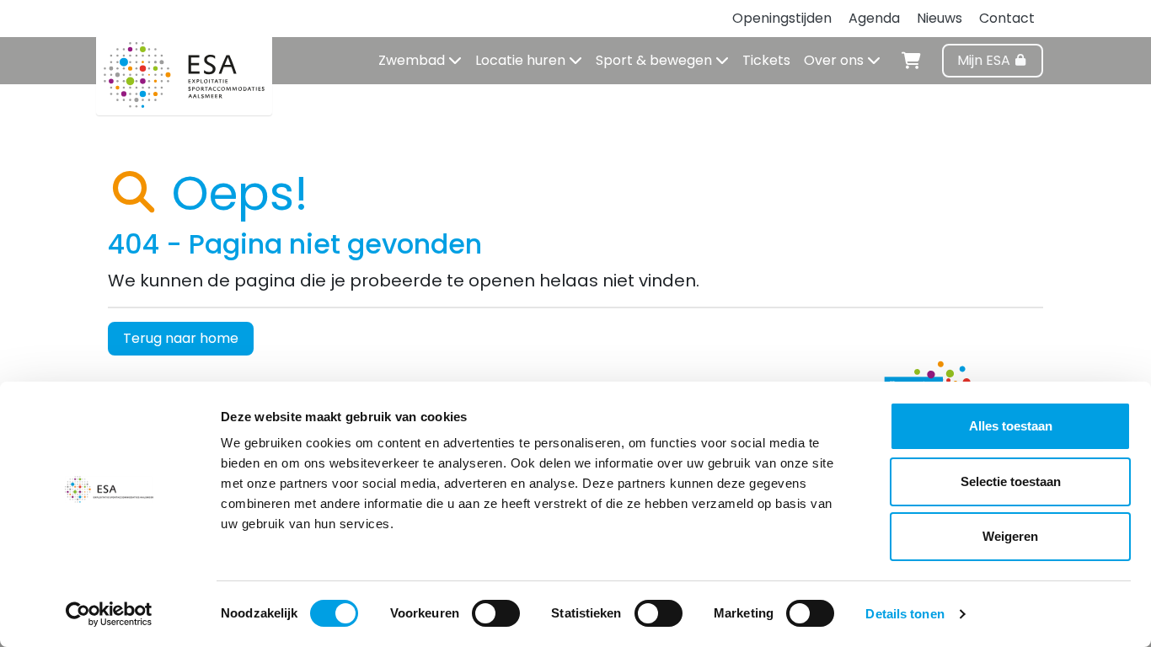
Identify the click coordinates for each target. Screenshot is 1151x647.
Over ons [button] (835, 60)
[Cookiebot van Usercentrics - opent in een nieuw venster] (109, 614)
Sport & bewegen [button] (655, 60)
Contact (1007, 18)
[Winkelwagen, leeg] (911, 58)
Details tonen (904, 614)
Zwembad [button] (413, 60)
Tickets (766, 60)
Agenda (874, 18)
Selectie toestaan (1011, 481)
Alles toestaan (1010, 426)
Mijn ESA (985, 60)
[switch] (496, 613)
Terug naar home (180, 338)
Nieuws (939, 18)
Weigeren (1010, 536)
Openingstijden (782, 18)
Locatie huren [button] (522, 60)
